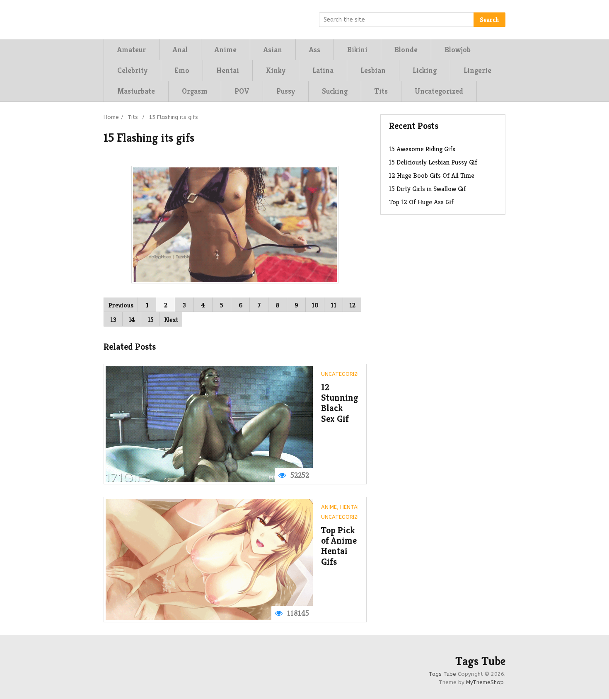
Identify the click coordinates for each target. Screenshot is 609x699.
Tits (381, 91)
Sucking (335, 91)
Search (489, 19)
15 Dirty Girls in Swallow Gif (427, 188)
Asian (272, 49)
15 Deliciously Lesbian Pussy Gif (433, 162)
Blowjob (458, 49)
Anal (180, 49)
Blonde (406, 49)
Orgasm (195, 91)
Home (111, 117)
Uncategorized (439, 91)
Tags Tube (480, 661)
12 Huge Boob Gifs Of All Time (431, 175)
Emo (181, 70)
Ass (314, 49)
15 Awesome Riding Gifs (422, 149)
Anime (226, 49)
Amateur (131, 49)
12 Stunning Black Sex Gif (339, 403)
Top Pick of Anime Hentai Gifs (339, 546)
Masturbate (136, 91)
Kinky (275, 70)
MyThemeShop (485, 682)
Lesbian (373, 70)
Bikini (357, 49)
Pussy (285, 91)
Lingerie (477, 70)
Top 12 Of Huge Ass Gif (421, 202)
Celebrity (132, 70)
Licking (425, 70)
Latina (323, 70)
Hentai (227, 70)
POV (241, 91)
